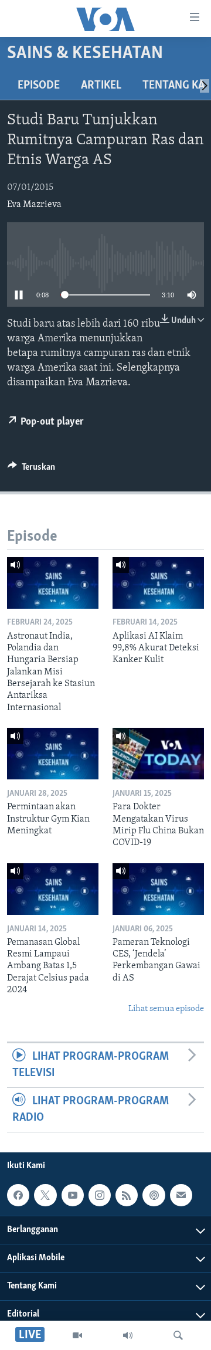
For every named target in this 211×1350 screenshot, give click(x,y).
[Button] (31, 470)
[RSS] (126, 1195)
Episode (39, 85)
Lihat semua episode (166, 1009)
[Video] (77, 1335)
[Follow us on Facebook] (18, 1195)
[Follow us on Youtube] (73, 1195)
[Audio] (127, 1335)
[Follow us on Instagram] (100, 1195)
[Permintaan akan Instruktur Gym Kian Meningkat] (52, 753)
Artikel (101, 85)
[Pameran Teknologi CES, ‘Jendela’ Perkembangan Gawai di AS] (158, 889)
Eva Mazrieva (34, 204)
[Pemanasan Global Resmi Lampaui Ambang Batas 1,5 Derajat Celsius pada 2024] (52, 889)
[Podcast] (153, 1195)
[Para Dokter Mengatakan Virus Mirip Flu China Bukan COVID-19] (158, 753)
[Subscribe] (181, 1195)
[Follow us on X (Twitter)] (45, 1195)
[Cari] (178, 1335)
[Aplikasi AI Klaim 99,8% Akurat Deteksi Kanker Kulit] (158, 583)
